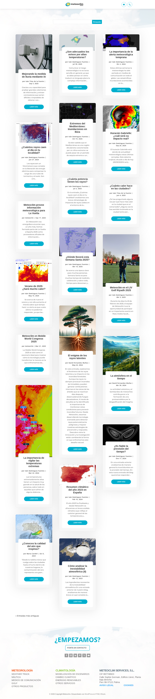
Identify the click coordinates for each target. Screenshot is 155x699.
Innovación (89, 29)
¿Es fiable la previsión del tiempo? (121, 449)
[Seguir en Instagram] (71, 655)
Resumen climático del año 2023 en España (77, 490)
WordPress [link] (89, 694)
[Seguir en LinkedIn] (75, 655)
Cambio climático (29, 29)
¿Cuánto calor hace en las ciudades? (121, 187)
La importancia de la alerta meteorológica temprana (121, 54)
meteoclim (29, 218)
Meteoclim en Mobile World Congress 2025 (34, 339)
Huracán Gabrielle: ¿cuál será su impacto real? (121, 136)
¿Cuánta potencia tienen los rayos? (77, 180)
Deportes (49, 29)
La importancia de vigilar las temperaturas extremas (34, 462)
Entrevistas (77, 29)
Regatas (120, 29)
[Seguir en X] (84, 655)
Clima (40, 29)
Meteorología (101, 29)
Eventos (67, 29)
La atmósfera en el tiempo (121, 377)
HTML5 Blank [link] (100, 694)
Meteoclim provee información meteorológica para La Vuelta (34, 209)
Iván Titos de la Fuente (35, 81)
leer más (34, 107)
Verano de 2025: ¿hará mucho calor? (33, 287)
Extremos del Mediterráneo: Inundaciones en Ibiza (77, 127)
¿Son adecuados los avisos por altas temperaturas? (77, 54)
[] (129, 6)
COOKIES (128, 685)
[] (123, 6)
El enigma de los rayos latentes (77, 357)
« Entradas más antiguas (27, 616)
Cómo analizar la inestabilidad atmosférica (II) (77, 569)
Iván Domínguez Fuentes (35, 157)
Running (129, 29)
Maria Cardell (32, 554)
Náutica (112, 29)
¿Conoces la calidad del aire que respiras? (34, 546)
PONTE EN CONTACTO (76, 648)
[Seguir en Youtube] (88, 655)
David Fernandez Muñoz (78, 363)
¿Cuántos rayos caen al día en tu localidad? (34, 150)
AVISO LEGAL (106, 685)
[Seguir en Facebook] (66, 655)
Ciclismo (58, 29)
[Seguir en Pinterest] (80, 655)
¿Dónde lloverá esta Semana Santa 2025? (77, 258)
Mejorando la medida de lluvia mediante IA (34, 75)
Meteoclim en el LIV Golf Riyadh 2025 (121, 289)
